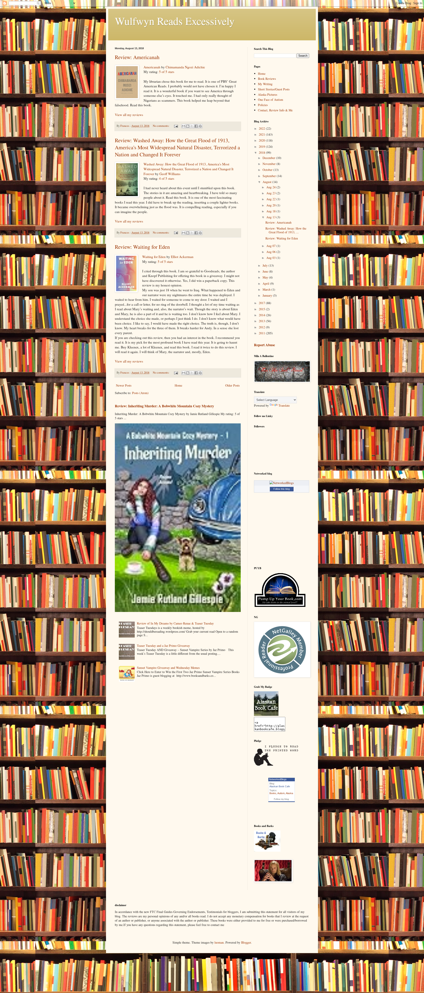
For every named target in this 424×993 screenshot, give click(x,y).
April (266, 283)
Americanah (152, 67)
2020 (262, 140)
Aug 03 (271, 258)
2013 (262, 321)
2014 (262, 315)
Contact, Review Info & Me (275, 110)
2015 (262, 309)
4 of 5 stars (166, 178)
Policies (263, 105)
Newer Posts (123, 385)
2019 (262, 146)
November (269, 164)
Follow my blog (281, 799)
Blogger (246, 942)
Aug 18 (271, 211)
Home (178, 385)
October (268, 170)
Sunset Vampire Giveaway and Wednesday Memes (168, 668)
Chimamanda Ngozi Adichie (185, 67)
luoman (219, 942)
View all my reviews (129, 114)
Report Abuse (264, 345)
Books (272, 793)
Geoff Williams (169, 174)
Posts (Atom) (140, 393)
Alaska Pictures (267, 94)
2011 (262, 333)
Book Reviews (267, 79)
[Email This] (183, 126)
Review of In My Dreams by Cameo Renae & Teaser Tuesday (175, 623)
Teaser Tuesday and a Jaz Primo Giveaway (163, 645)
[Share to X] (192, 126)
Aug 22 (271, 199)
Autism (281, 793)
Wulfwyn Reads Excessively (175, 21)
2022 (262, 128)
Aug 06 (271, 252)
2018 (262, 152)
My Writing (265, 84)
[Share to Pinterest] (200, 126)
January (268, 295)
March (267, 289)
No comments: (161, 126)
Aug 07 (271, 246)
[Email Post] (176, 126)
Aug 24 (271, 187)
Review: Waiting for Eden (142, 246)
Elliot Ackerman (182, 256)
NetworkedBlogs (278, 779)
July (266, 265)
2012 (262, 327)
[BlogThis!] (188, 126)
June (266, 271)
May (266, 277)
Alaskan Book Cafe (279, 786)
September (270, 176)
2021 (262, 134)
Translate (284, 405)
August (267, 182)
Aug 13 (271, 217)
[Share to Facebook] (196, 126)
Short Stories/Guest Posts (274, 89)
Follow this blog (281, 489)
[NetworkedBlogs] (281, 483)
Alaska (289, 793)
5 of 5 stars (166, 71)
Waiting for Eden (154, 256)
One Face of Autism (270, 99)
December (269, 158)
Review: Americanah (137, 57)
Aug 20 (271, 205)
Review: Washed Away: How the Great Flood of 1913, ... (285, 230)
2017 (262, 303)
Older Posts (232, 385)
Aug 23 (271, 193)
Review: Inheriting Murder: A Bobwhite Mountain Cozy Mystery (164, 406)
